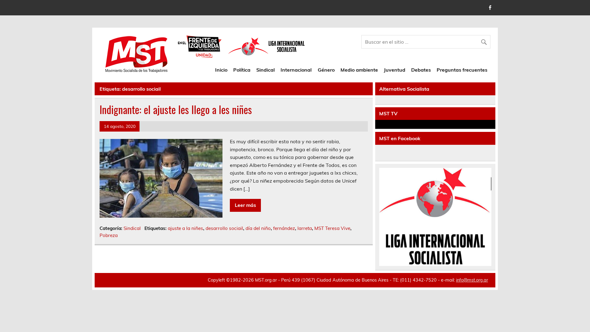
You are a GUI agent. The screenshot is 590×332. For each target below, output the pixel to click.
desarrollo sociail (224, 228)
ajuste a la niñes (185, 228)
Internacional (296, 70)
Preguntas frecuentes (462, 70)
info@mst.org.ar (472, 280)
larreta (304, 228)
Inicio (221, 70)
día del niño (258, 228)
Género (326, 70)
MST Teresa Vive (332, 228)
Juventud (394, 70)
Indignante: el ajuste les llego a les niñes (176, 109)
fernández (284, 228)
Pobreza (109, 235)
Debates (421, 70)
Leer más (245, 205)
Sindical (265, 70)
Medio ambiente (359, 70)
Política (241, 70)
